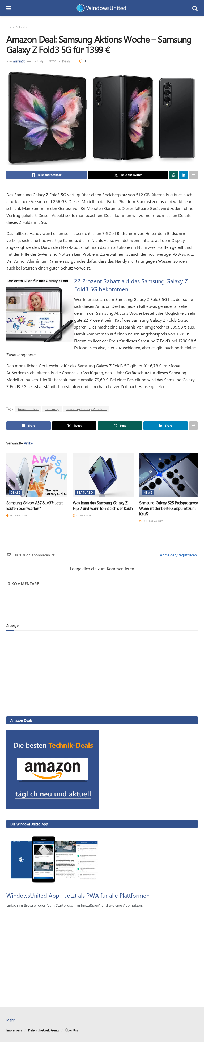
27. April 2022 (45, 61)
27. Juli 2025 (83, 515)
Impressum (14, 1030)
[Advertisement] (102, 673)
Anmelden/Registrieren (178, 554)
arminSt (19, 61)
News (147, 492)
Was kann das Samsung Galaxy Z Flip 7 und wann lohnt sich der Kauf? (103, 505)
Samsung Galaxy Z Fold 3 (86, 409)
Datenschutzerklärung (43, 1030)
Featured (85, 492)
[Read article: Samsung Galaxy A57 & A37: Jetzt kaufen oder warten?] (36, 475)
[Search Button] (195, 8)
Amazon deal (28, 409)
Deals (23, 27)
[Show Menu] (8, 8)
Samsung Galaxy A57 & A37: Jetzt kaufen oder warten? (34, 505)
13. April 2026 (18, 515)
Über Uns (71, 1030)
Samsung (52, 409)
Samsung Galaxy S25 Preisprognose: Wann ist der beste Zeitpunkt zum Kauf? (169, 508)
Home (10, 27)
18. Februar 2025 (152, 521)
